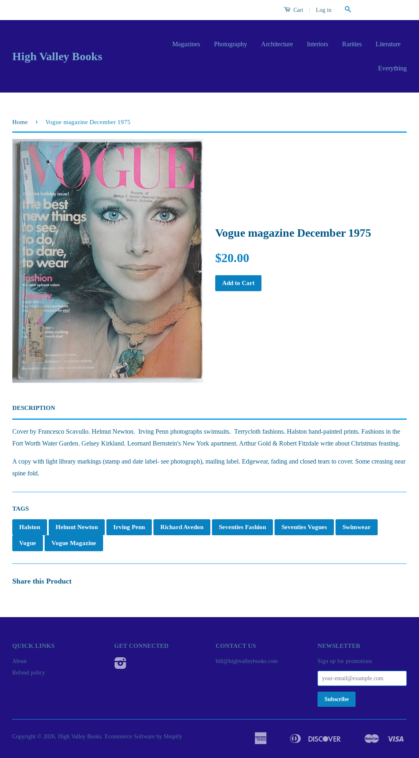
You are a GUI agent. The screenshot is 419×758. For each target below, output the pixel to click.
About (19, 661)
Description (33, 408)
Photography (230, 44)
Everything (392, 68)
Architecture (277, 44)
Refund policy (28, 673)
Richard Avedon (181, 527)
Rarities (352, 44)
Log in (323, 10)
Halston (29, 527)
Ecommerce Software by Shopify (143, 736)
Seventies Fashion (242, 527)
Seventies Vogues (304, 527)
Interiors (317, 44)
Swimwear (356, 527)
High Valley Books (57, 56)
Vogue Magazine (74, 543)
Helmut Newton (77, 527)
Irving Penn (129, 527)
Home (20, 122)
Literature (388, 44)
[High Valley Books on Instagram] (120, 666)
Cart (297, 10)
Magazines (186, 44)
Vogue (27, 543)
